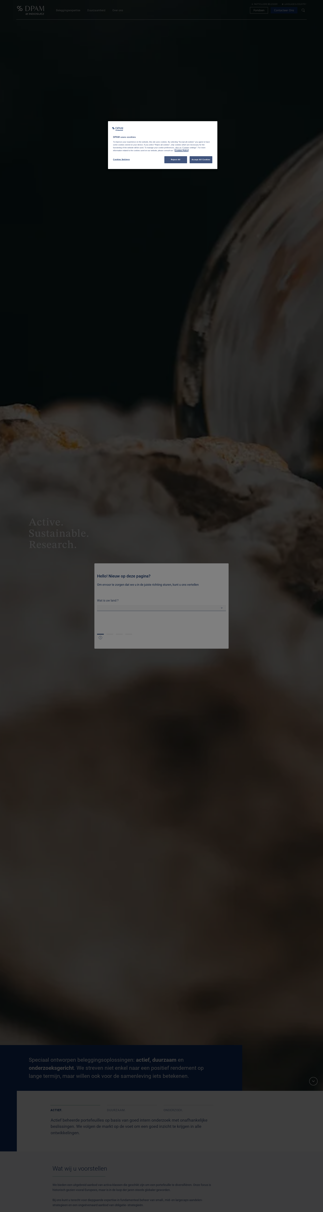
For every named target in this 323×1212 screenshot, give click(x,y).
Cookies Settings (121, 159)
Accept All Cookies (201, 160)
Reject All (175, 160)
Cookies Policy (181, 150)
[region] (162, 145)
